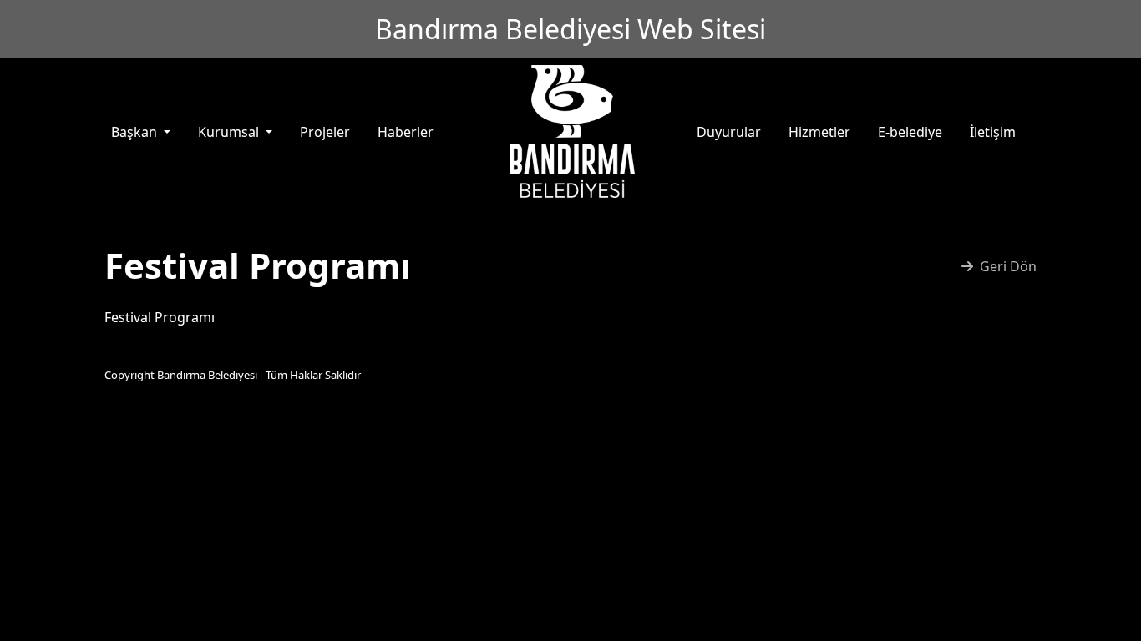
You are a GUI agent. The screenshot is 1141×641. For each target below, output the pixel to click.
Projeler (325, 132)
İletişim (993, 132)
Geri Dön (1008, 266)
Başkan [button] (135, 132)
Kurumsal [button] (230, 132)
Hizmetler (819, 132)
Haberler (406, 132)
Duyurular (729, 132)
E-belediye (910, 132)
